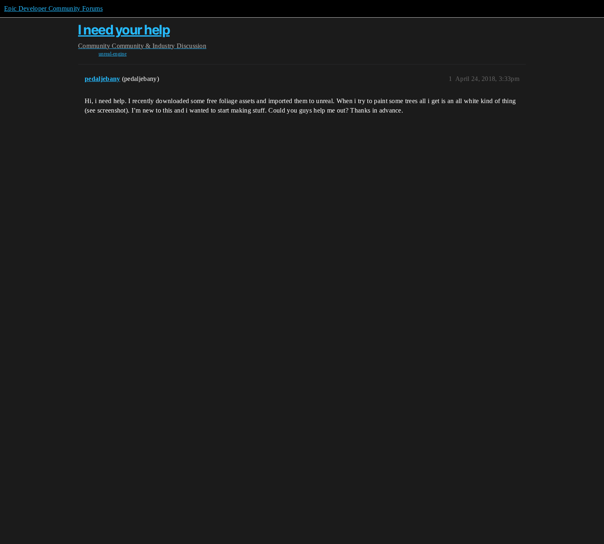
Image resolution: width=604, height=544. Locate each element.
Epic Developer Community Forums (53, 8)
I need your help (124, 30)
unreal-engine (113, 54)
